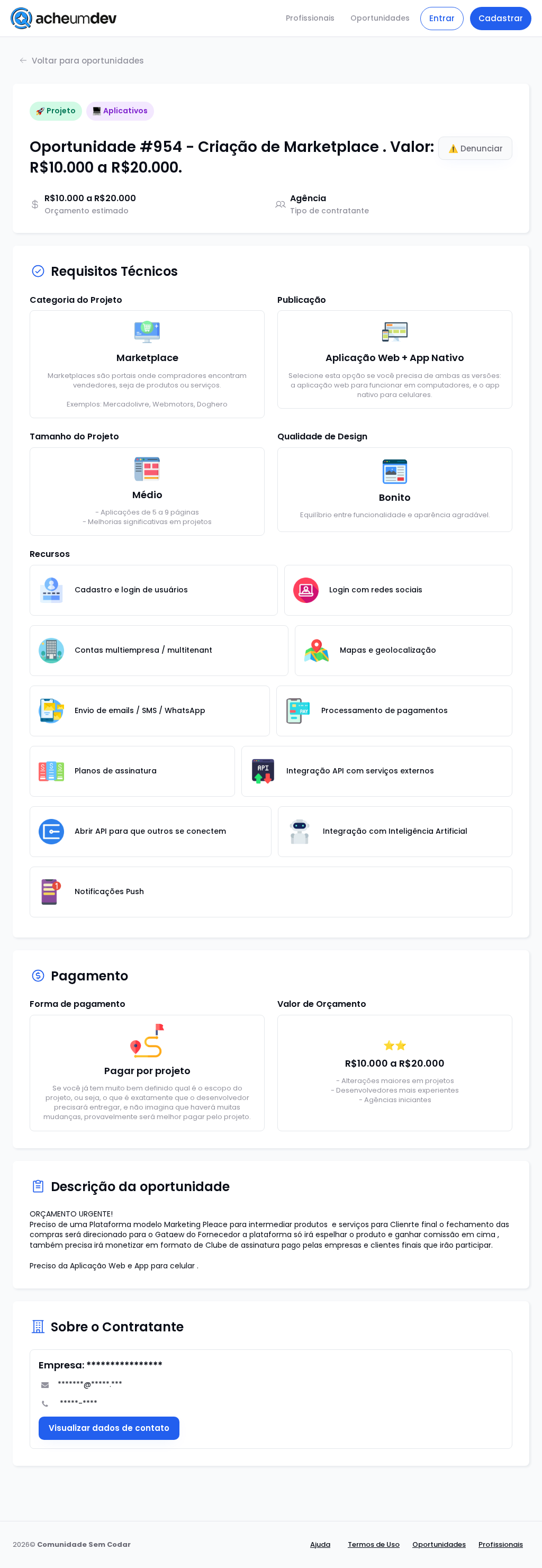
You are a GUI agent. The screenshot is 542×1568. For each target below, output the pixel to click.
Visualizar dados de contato (109, 1428)
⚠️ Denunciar (475, 148)
